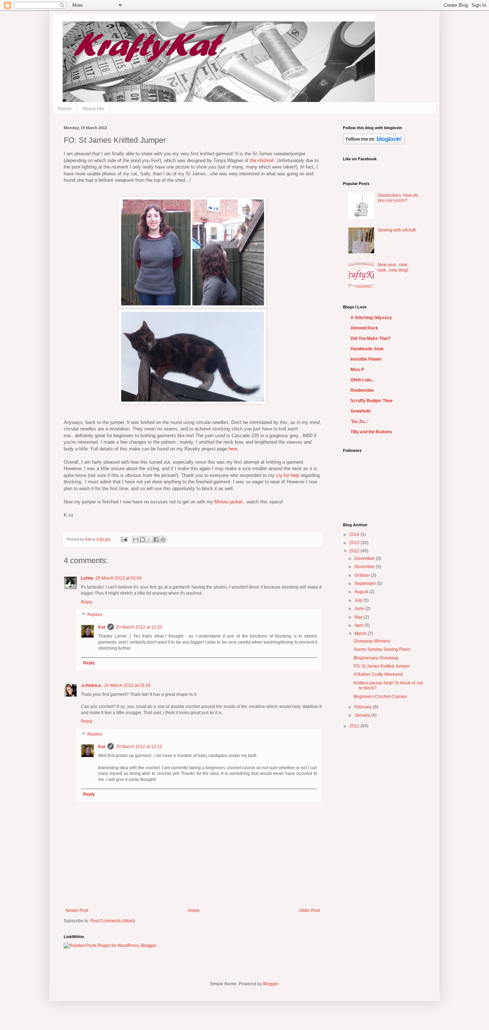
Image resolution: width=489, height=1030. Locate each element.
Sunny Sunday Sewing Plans (382, 649)
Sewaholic (360, 411)
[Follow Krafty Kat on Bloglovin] (374, 142)
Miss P (357, 369)
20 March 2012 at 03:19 (127, 685)
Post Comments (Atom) (112, 920)
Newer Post (77, 910)
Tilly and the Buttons (371, 431)
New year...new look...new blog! (393, 267)
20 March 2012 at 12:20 (139, 627)
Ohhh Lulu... (362, 379)
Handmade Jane (367, 348)
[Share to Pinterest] (162, 539)
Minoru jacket (228, 501)
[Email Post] (124, 539)
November (365, 566)
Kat (88, 539)
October (362, 575)
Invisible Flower (366, 359)
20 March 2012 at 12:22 (139, 746)
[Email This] (135, 539)
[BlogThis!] (142, 539)
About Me (93, 108)
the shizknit (262, 160)
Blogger (270, 983)
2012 (354, 550)
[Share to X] (149, 539)
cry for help (287, 475)
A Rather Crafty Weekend (378, 674)
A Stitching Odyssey (371, 317)
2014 (354, 534)
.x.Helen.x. (91, 685)
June (359, 608)
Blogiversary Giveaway (376, 657)
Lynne (87, 578)
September (365, 583)
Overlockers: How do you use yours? (398, 198)
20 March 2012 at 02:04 (119, 578)
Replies (94, 614)
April (359, 625)
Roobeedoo (362, 390)
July (358, 600)
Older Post (309, 910)
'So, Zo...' (359, 421)
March (361, 633)
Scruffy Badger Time (371, 400)
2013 (354, 542)
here (232, 448)
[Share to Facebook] (156, 539)
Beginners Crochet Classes (380, 696)
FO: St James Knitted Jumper (382, 666)
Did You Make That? (370, 338)
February (363, 706)
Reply (86, 602)
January (362, 715)
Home (65, 108)
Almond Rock (364, 328)
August (361, 591)
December (365, 558)
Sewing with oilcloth (397, 230)
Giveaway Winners (372, 641)
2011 (354, 725)
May (359, 617)
